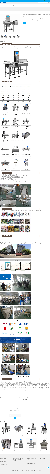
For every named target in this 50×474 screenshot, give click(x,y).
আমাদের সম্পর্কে (34, 5)
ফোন (9, 408)
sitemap (40, 470)
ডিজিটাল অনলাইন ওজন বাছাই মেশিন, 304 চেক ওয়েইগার (44, 435)
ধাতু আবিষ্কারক (17, 5)
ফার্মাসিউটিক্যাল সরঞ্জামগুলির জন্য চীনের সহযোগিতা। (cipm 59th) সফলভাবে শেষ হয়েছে (18, 459)
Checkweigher (12, 5)
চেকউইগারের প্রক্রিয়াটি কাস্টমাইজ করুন (30, 460)
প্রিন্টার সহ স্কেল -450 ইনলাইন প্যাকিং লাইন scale (18, 451)
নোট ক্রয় (31, 5)
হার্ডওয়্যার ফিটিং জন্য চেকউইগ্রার (3, 464)
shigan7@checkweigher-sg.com (5, 0)
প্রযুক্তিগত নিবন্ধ (12, 470)
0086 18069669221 (14, 0)
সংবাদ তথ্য (27, 5)
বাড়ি (8, 5)
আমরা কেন (38, 5)
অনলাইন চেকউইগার (23, 5)
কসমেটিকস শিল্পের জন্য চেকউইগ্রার (3, 461)
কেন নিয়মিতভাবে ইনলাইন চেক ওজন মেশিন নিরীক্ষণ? (31, 458)
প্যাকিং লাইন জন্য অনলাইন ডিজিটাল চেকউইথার (6, 435)
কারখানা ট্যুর (16, 470)
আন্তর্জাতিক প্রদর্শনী (21, 470)
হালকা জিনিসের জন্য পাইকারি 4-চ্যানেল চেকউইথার (6, 450)
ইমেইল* (10, 403)
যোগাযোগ (41, 5)
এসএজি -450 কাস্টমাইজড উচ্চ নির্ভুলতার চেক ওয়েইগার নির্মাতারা (44, 451)
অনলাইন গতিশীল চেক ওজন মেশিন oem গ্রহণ (31, 450)
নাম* (9, 405)
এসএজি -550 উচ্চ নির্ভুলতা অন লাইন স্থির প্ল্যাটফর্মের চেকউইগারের (18, 435)
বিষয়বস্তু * (10, 410)
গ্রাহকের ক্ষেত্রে (25, 470)
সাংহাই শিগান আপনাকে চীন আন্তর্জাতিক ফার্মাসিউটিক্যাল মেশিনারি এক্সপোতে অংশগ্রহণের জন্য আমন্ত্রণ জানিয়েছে (18, 466)
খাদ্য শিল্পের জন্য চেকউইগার (3, 458)
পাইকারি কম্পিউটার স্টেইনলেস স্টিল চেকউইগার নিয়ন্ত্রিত (31, 435)
